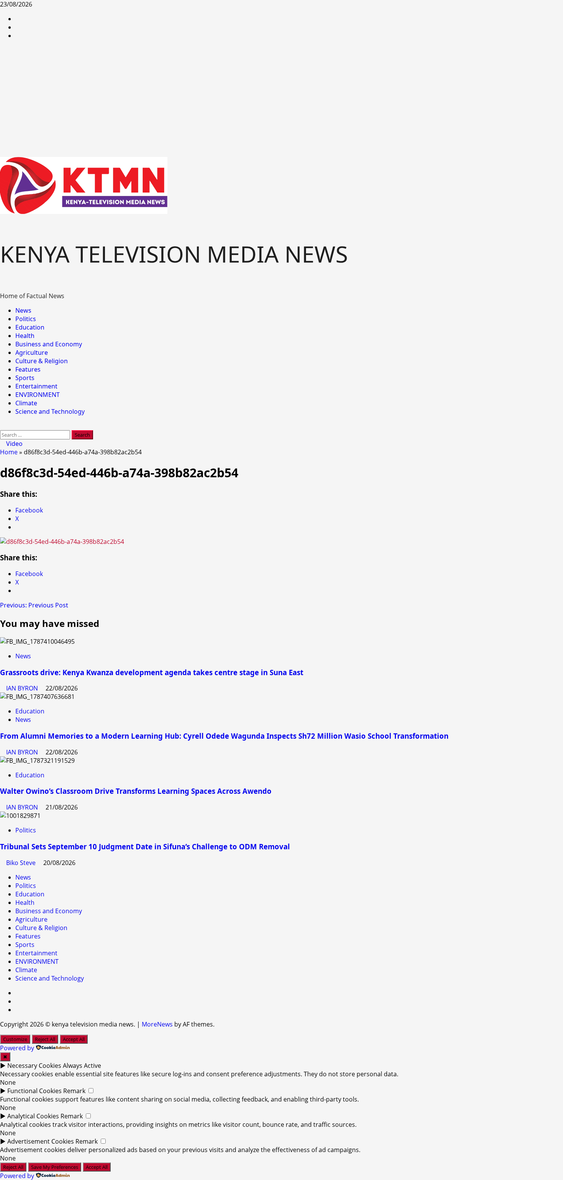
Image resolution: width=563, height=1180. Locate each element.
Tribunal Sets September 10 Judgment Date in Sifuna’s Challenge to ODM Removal (145, 846)
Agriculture (31, 352)
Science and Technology (50, 411)
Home (9, 452)
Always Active (82, 1065)
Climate (26, 403)
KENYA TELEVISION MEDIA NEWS (174, 253)
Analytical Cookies (33, 1116)
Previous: (34, 605)
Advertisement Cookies (40, 1141)
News (23, 310)
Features (28, 369)
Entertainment (36, 386)
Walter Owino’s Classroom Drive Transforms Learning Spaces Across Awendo (136, 791)
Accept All (74, 1039)
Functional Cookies (34, 1091)
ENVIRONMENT (37, 394)
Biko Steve (21, 862)
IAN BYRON (22, 688)
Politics (25, 319)
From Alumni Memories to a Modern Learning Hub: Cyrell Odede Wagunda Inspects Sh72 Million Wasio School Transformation (224, 736)
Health (24, 335)
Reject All (45, 1039)
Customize (15, 1039)
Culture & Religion (41, 361)
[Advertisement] (281, 99)
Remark (74, 1091)
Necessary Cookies (34, 1065)
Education (29, 327)
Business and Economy (48, 344)
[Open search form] (2, 426)
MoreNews (157, 1024)
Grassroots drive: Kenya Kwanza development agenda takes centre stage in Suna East (151, 672)
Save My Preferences (54, 1167)
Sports (24, 378)
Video (14, 443)
